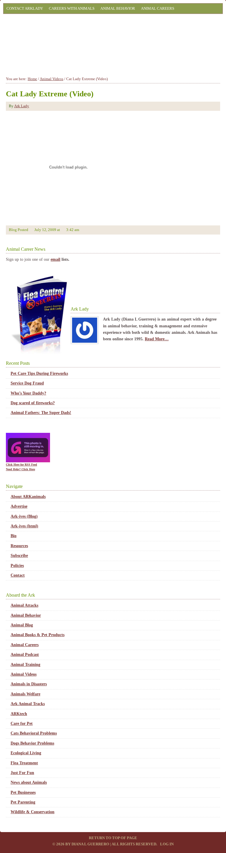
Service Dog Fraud (27, 383)
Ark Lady (21, 106)
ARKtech (19, 714)
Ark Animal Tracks (28, 704)
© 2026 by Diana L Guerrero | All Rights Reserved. (105, 844)
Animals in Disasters (29, 684)
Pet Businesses (23, 792)
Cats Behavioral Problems (34, 733)
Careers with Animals (71, 8)
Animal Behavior (117, 8)
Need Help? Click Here (20, 469)
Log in (167, 844)
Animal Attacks (24, 605)
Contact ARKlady (24, 8)
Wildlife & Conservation (32, 812)
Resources (19, 546)
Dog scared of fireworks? (33, 403)
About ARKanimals (28, 496)
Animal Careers (157, 8)
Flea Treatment (24, 763)
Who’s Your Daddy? (28, 393)
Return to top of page (113, 838)
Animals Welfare (25, 694)
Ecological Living (26, 753)
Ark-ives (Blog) (24, 516)
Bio (13, 536)
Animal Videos (23, 674)
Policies (17, 565)
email (55, 259)
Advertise (19, 506)
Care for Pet (22, 723)
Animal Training (25, 664)
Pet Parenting (23, 802)
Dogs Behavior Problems (32, 743)
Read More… (157, 339)
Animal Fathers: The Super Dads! (41, 412)
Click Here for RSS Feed (21, 464)
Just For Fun (22, 772)
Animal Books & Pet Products (37, 635)
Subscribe (19, 555)
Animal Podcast (25, 654)
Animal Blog (22, 625)
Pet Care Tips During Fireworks (39, 373)
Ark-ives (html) (24, 526)
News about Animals (29, 782)
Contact (18, 575)
